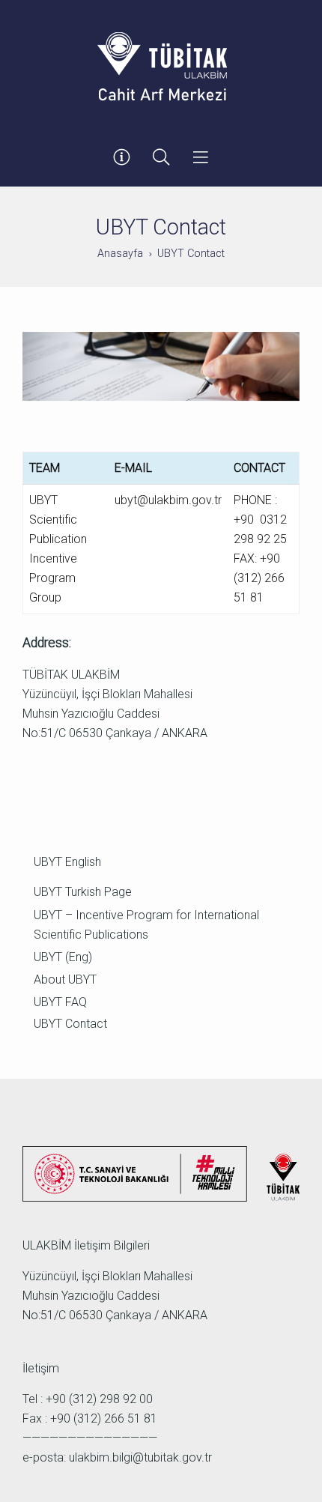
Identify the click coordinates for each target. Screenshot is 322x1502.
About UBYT (65, 979)
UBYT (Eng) (63, 957)
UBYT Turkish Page (83, 892)
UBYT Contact (70, 1024)
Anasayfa (120, 253)
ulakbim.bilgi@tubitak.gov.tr (140, 1457)
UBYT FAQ (60, 1002)
